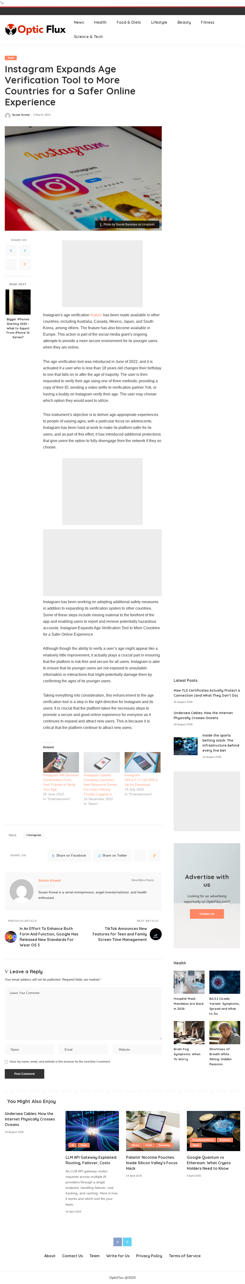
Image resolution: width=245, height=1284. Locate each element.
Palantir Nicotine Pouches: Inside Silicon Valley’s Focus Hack (151, 1163)
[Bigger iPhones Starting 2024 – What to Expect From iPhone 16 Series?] (18, 302)
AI (72, 1145)
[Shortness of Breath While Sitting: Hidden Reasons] (224, 1032)
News (135, 1145)
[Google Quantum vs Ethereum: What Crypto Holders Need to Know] (213, 1131)
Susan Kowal (21, 115)
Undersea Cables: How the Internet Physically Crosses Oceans (30, 1119)
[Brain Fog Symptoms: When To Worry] (189, 1032)
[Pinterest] (11, 264)
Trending (164, 1145)
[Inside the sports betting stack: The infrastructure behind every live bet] (186, 746)
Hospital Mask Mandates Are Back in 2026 (189, 1004)
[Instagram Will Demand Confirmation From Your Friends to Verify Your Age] (61, 762)
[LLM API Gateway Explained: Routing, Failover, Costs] (92, 1131)
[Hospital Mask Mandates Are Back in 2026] (189, 982)
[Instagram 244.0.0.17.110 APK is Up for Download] (143, 762)
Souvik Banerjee (126, 224)
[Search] (237, 29)
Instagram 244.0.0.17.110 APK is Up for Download (141, 780)
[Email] (25, 264)
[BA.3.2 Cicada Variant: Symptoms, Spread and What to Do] (224, 982)
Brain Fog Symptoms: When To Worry (187, 1054)
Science (225, 1139)
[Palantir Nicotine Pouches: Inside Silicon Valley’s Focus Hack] (153, 1131)
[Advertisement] (102, 273)
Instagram (34, 835)
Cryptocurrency (203, 1139)
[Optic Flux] (36, 29)
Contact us (207, 914)
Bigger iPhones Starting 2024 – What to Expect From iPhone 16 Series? (18, 328)
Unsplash (148, 224)
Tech (11, 57)
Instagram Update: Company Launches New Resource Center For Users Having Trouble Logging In (100, 784)
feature (96, 315)
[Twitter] (25, 250)
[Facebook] (11, 250)
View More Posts (142, 880)
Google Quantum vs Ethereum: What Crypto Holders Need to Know (209, 1163)
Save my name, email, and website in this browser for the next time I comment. (60, 1061)
